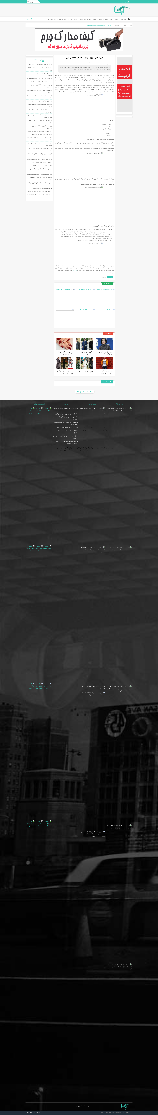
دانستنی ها (74, 19)
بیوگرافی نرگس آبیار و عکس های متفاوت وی (42, 101)
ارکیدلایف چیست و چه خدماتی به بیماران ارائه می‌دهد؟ (39, 191)
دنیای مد (67, 19)
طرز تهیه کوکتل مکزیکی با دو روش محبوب (42, 188)
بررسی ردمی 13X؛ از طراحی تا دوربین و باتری (41, 162)
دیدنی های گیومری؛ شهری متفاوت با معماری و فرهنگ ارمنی (114, 548)
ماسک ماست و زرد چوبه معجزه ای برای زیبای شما (40, 64)
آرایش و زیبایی (114, 19)
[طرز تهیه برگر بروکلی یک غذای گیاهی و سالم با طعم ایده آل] (85, 377)
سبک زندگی (123, 19)
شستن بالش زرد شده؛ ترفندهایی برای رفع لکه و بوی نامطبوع (87, 548)
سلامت (94, 19)
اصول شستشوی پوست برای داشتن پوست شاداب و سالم (39, 174)
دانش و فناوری (82, 19)
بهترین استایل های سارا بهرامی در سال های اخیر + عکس (105, 353)
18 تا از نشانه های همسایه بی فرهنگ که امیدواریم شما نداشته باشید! (87, 834)
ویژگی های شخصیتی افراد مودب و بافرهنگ (42, 166)
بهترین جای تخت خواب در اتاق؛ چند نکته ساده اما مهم (39, 82)
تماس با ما (124, 2)
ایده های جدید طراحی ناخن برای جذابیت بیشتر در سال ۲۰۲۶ (65, 353)
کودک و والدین (52, 19)
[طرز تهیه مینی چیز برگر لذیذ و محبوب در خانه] (105, 377)
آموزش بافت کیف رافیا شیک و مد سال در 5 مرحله (88, 694)
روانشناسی (60, 19)
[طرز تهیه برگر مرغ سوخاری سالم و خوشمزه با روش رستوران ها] (65, 377)
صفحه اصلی (37, 1112)
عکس (89, 19)
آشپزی (100, 19)
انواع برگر (75, 270)
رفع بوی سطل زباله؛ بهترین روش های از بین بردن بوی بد (39, 159)
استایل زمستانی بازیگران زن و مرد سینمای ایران (85, 353)
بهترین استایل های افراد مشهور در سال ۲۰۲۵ (85, 372)
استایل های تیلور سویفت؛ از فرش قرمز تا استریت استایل (65, 372)
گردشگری (106, 19)
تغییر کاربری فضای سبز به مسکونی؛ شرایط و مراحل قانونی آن (114, 688)
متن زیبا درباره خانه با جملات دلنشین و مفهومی (41, 134)
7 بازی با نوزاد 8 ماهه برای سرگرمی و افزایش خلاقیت (40, 131)
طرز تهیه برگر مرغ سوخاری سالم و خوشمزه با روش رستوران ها (65, 449)
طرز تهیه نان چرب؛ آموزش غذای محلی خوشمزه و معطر (39, 78)
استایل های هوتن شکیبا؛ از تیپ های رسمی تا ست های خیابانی (104, 372)
